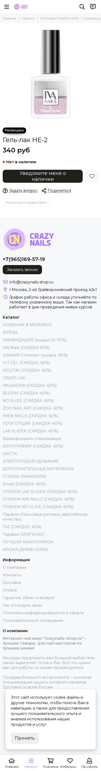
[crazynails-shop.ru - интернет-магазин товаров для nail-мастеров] (20, 7)
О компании (14, 567)
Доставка (12, 582)
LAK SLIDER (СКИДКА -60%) (30, 431)
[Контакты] (93, 7)
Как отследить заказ (22, 605)
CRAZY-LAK (14, 377)
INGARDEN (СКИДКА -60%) (30, 385)
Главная (9, 18)
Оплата (10, 590)
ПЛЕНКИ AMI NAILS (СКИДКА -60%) (38, 499)
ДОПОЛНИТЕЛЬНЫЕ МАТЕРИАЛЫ (38, 468)
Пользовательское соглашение (33, 620)
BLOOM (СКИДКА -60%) (26, 393)
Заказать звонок (22, 269)
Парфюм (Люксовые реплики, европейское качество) (45, 517)
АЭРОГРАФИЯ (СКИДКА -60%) (33, 446)
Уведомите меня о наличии (43, 176)
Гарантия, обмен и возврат (29, 597)
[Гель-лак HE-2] (50, 74)
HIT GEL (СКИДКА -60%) (26, 362)
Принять (25, 738)
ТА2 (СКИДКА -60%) (22, 526)
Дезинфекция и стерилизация (32, 438)
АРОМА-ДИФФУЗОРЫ (25, 549)
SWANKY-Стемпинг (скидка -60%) (35, 355)
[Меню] (6, 7)
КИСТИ (10, 453)
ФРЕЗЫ (10, 332)
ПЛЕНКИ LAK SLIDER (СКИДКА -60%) (40, 491)
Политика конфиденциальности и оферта (43, 612)
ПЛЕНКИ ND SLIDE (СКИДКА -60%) (38, 506)
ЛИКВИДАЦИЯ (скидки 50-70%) (35, 340)
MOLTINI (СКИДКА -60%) (27, 370)
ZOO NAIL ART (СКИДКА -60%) (33, 408)
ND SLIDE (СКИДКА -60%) (28, 400)
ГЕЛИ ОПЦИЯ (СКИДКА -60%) (32, 423)
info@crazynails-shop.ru (31, 282)
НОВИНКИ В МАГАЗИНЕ (27, 324)
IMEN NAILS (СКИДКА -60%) (30, 415)
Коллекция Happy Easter (26, 202)
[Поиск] (82, 7)
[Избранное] (91, 176)
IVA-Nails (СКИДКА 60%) (59, 18)
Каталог (28, 18)
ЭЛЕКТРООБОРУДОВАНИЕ (30, 461)
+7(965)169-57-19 (24, 259)
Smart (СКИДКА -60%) (24, 484)
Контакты (12, 575)
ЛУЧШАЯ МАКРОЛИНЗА (28, 542)
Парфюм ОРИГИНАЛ (23, 534)
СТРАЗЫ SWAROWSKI (25, 476)
